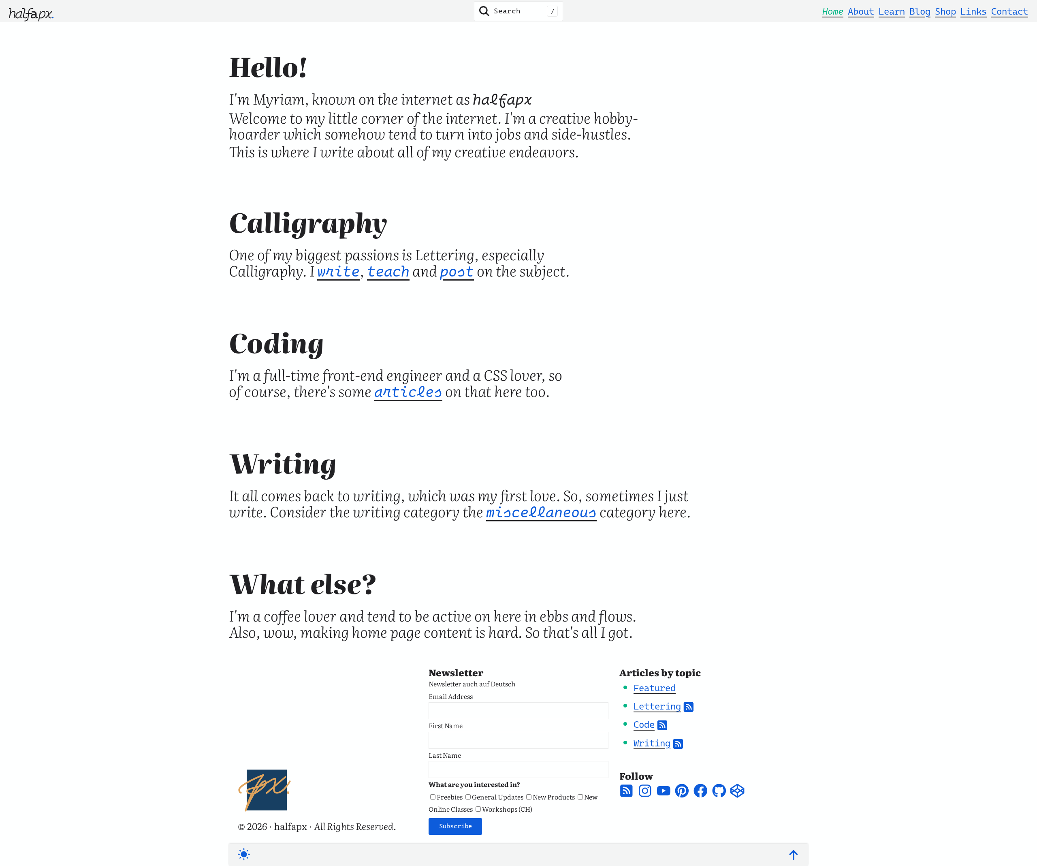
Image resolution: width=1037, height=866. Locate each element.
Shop (945, 11)
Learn (892, 11)
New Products (554, 797)
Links (973, 11)
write (338, 271)
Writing (652, 743)
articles (408, 392)
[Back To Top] (793, 855)
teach (388, 271)
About (861, 11)
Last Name (445, 755)
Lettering (657, 706)
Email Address (451, 696)
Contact (1009, 11)
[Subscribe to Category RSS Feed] (688, 706)
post (457, 271)
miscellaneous (541, 512)
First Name (446, 725)
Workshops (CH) (507, 809)
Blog (919, 11)
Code (644, 724)
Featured (655, 688)
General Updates (497, 797)
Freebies (450, 797)
